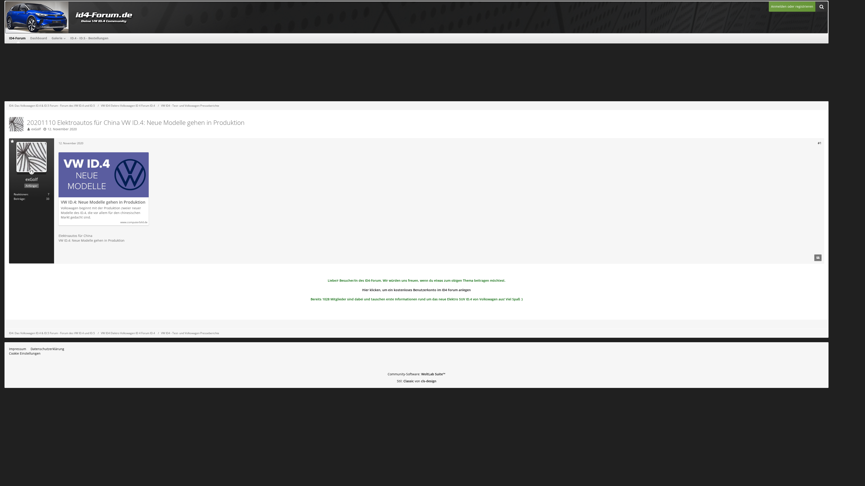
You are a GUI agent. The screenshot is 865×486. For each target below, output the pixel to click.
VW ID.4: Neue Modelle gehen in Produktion (103, 202)
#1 (820, 143)
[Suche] (821, 7)
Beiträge (19, 199)
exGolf (36, 129)
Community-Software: (416, 374)
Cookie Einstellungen (25, 353)
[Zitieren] (818, 257)
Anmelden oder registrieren (792, 6)
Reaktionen (21, 194)
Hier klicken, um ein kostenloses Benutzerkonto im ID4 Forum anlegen (416, 290)
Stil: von (416, 381)
